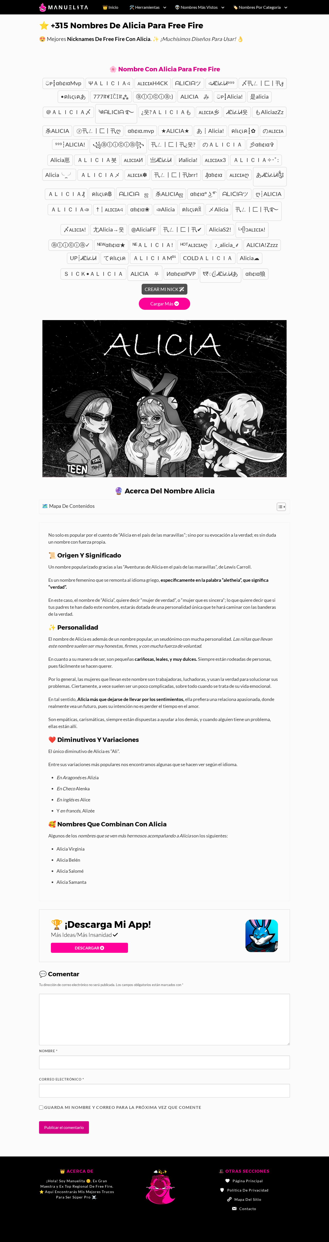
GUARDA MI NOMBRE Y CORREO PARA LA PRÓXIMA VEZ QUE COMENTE (122, 1107)
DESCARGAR (87, 947)
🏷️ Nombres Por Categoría (257, 7)
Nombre (48, 1051)
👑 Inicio (110, 7)
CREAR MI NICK (162, 289)
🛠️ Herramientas (144, 7)
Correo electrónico (61, 1079)
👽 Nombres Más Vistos (196, 7)
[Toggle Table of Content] (279, 506)
